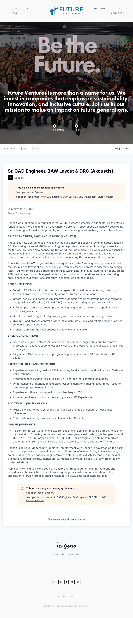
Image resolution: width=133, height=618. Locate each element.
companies (9, 148)
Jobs (119, 8)
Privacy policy (59, 554)
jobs (23, 148)
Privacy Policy (66, 596)
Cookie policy (74, 554)
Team (27, 8)
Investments (102, 8)
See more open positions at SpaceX (66, 519)
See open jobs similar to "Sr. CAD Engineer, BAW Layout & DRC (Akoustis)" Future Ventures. (65, 196)
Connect (116, 13)
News (14, 13)
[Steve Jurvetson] (55, 582)
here (111, 441)
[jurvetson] (66, 582)
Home (14, 8)
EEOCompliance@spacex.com (88, 475)
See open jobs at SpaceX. (30, 192)
